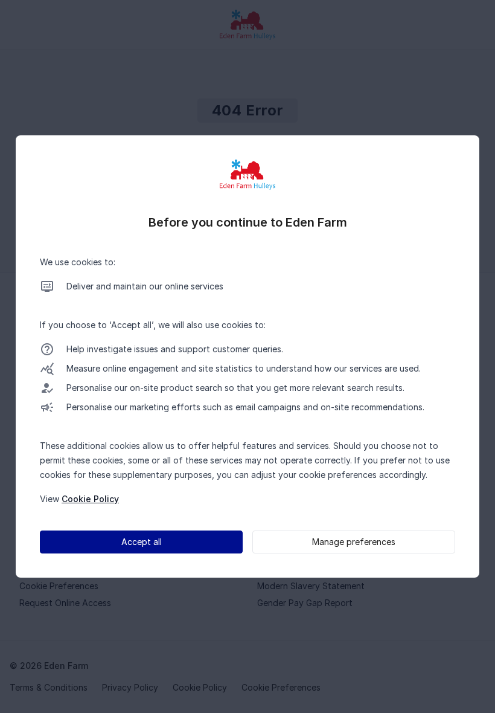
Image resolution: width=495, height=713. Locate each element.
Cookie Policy (90, 499)
